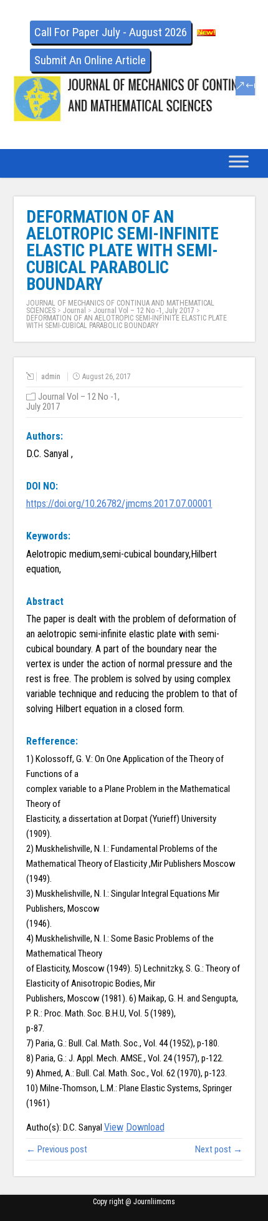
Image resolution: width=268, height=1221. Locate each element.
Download (145, 1127)
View (113, 1127)
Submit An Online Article (90, 60)
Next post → (218, 1149)
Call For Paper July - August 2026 (110, 32)
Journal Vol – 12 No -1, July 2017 (143, 310)
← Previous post (56, 1149)
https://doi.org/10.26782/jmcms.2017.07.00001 (119, 503)
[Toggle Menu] (239, 161)
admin (50, 376)
